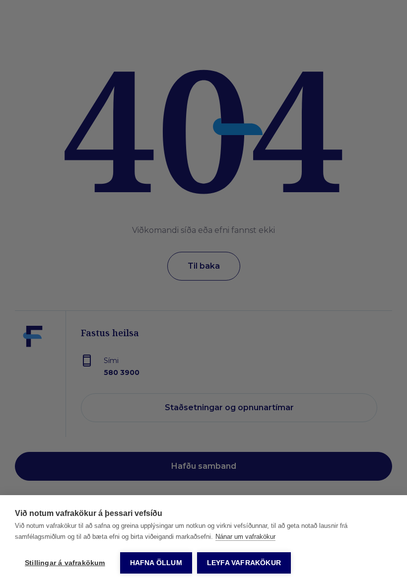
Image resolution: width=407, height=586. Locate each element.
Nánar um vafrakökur (245, 536)
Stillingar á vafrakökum (65, 563)
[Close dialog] (384, 121)
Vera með (300, 423)
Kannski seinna (300, 453)
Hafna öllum (156, 563)
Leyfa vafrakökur (244, 563)
